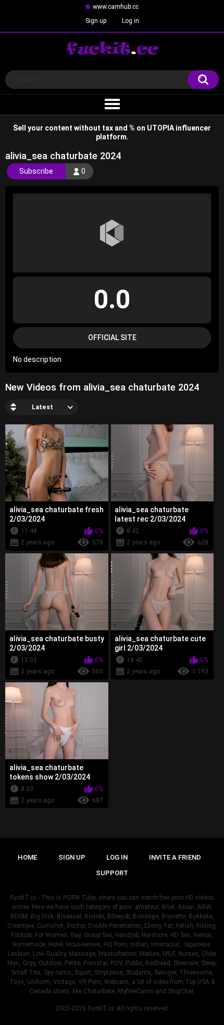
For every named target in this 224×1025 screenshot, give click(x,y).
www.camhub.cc (116, 6)
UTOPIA (160, 128)
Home (27, 857)
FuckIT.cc (101, 1008)
